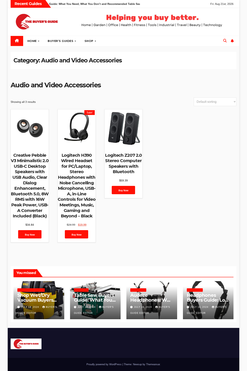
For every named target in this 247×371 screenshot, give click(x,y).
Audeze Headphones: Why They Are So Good (151, 300)
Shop (89, 41)
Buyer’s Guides (61, 41)
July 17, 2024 (87, 307)
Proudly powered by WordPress (104, 364)
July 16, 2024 (143, 307)
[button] (225, 41)
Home (32, 41)
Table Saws (81, 290)
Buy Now (30, 234)
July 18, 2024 (30, 307)
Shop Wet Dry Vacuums (31, 290)
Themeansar (153, 364)
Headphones (138, 290)
